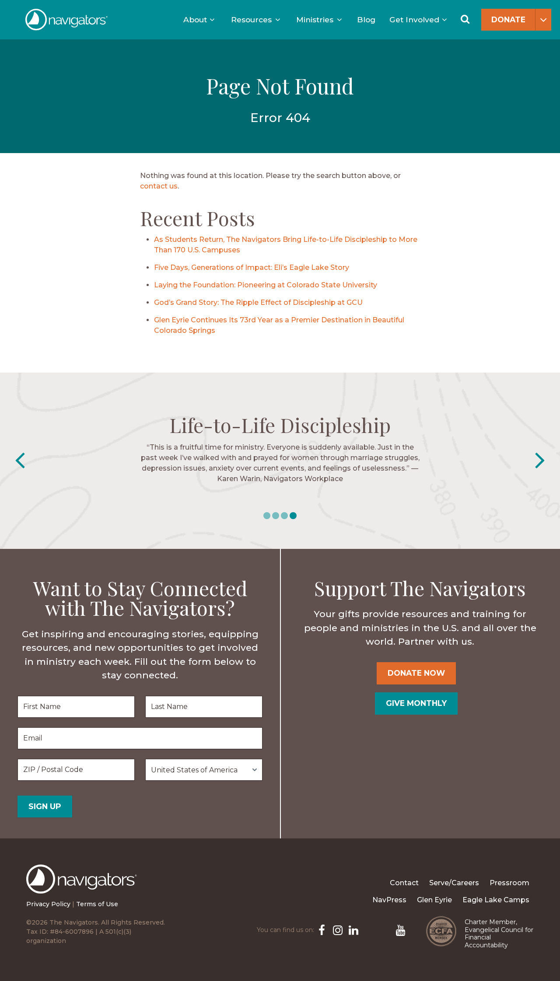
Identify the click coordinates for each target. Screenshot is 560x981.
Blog (366, 19)
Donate (508, 19)
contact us (159, 186)
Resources (251, 19)
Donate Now (416, 672)
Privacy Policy (48, 904)
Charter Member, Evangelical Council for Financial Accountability (499, 933)
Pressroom (509, 883)
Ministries (314, 19)
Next (540, 460)
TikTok (384, 929)
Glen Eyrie (434, 900)
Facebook (321, 929)
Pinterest (368, 929)
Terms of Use (97, 904)
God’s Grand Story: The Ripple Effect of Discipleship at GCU (258, 302)
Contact (404, 883)
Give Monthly (416, 703)
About (195, 19)
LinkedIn (353, 929)
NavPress (389, 900)
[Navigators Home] (83, 887)
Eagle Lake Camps (495, 900)
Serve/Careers (454, 883)
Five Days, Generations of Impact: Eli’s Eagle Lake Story (251, 267)
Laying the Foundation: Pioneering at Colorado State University (265, 285)
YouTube (400, 929)
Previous (20, 460)
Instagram (337, 929)
